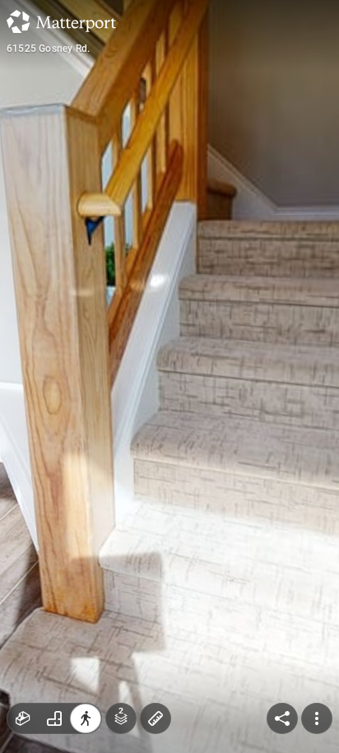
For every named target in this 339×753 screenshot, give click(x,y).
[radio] (23, 718)
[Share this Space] (282, 718)
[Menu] (316, 718)
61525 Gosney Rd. (48, 48)
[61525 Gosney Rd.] (169, 376)
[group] (54, 718)
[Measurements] (155, 718)
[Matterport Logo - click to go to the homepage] (61, 21)
